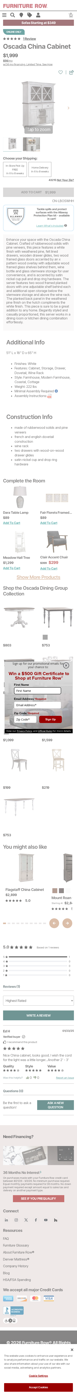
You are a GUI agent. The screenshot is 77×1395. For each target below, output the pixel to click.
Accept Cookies (38, 1387)
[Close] (72, 1349)
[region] (38, 1369)
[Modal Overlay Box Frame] (39, 697)
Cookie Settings (38, 1375)
